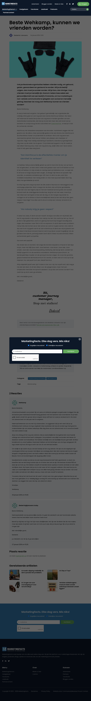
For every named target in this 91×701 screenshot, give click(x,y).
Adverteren (35, 4)
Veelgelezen (23, 9)
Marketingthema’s (8, 9)
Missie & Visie (59, 4)
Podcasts (53, 9)
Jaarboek (44, 9)
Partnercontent (8, 12)
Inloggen (84, 4)
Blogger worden (47, 4)
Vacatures (34, 9)
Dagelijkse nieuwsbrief (37, 345)
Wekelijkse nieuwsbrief (55, 345)
